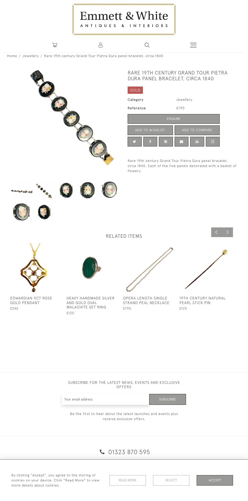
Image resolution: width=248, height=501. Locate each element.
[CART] (54, 45)
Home (12, 56)
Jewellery (31, 56)
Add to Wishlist (150, 130)
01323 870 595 (128, 451)
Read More (128, 480)
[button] (147, 45)
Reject (171, 480)
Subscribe (167, 399)
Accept (215, 480)
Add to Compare (197, 130)
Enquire (173, 119)
